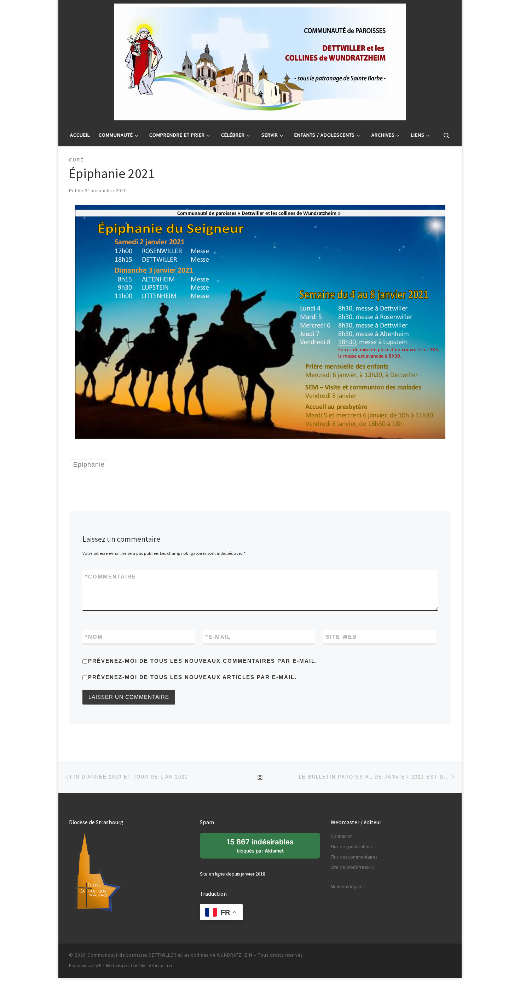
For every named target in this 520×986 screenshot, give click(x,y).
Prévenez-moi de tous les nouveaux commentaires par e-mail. (202, 661)
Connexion (342, 836)
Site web (341, 637)
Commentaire (110, 577)
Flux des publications (351, 847)
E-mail (218, 637)
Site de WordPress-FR (352, 867)
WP (99, 965)
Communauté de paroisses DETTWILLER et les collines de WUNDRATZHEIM (170, 955)
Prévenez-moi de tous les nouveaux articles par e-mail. (192, 677)
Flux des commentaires (354, 857)
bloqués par (263, 848)
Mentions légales (347, 887)
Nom (94, 637)
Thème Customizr (155, 965)
